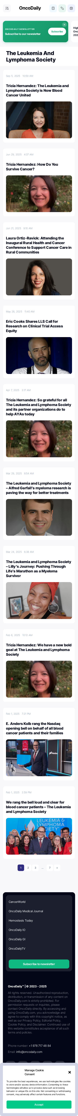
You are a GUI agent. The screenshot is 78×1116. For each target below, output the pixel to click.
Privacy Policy (34, 1091)
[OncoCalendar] (71, 8)
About (19, 1091)
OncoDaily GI (17, 939)
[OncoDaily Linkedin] (10, 1065)
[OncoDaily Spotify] (10, 1078)
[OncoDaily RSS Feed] (60, 1078)
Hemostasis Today (21, 920)
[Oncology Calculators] (53, 8)
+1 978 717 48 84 (40, 1045)
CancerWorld (17, 902)
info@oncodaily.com (29, 1052)
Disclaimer (48, 1097)
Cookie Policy (31, 1097)
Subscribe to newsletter (39, 964)
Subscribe (57, 31)
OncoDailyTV (17, 948)
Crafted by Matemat (39, 1107)
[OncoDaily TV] (60, 1065)
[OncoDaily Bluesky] (35, 1078)
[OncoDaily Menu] (7, 8)
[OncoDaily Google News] (47, 1078)
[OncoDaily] (30, 8)
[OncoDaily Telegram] (23, 1078)
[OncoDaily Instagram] (47, 1065)
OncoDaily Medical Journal (26, 911)
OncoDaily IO (17, 930)
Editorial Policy (53, 1091)
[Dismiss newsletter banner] (64, 24)
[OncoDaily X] (23, 1065)
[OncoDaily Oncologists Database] (62, 8)
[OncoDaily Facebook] (35, 1065)
